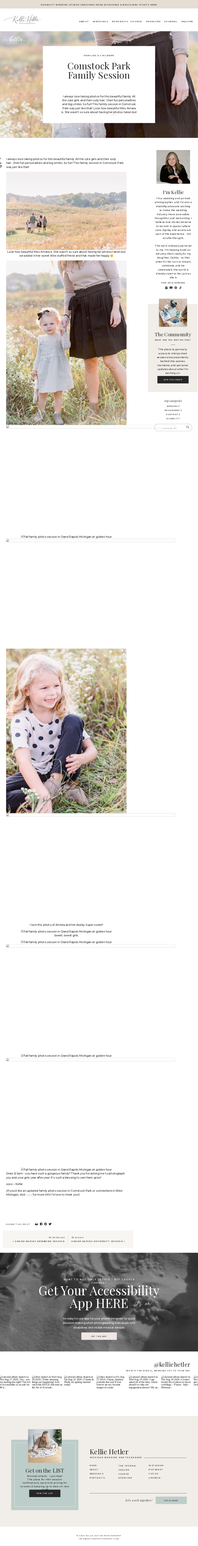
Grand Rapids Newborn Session (40, 1241)
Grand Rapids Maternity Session (97, 1241)
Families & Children (99, 55)
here (29, 1194)
